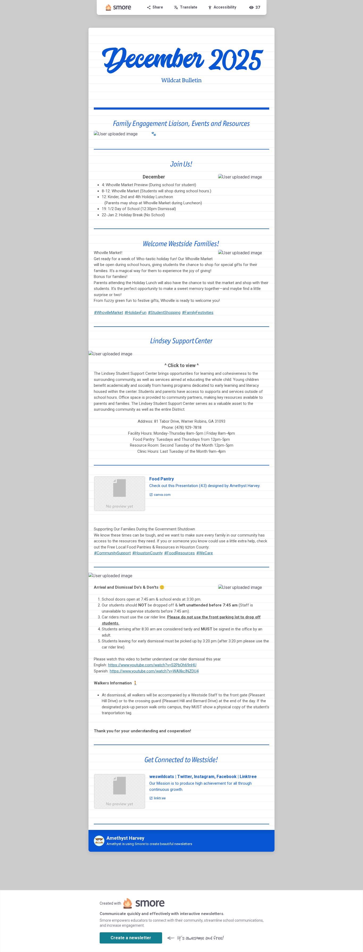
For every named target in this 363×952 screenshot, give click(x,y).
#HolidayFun (135, 312)
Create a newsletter (131, 937)
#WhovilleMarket (108, 312)
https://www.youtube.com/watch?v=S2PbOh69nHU (152, 665)
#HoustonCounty (147, 553)
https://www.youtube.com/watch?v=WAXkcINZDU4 (154, 671)
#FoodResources (179, 553)
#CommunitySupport (112, 553)
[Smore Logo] (118, 7)
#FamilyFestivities (197, 312)
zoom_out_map (139, 136)
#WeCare (204, 553)
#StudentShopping (164, 312)
